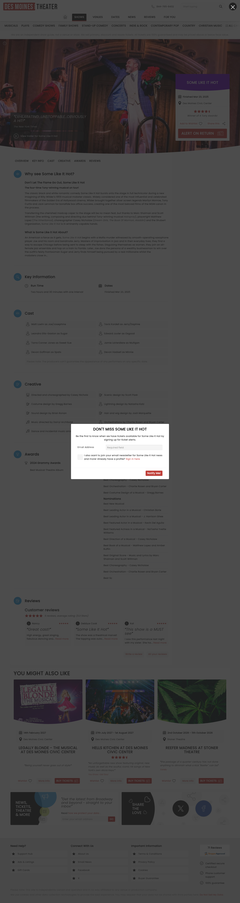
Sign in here (133, 459)
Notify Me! (154, 473)
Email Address (86, 447)
